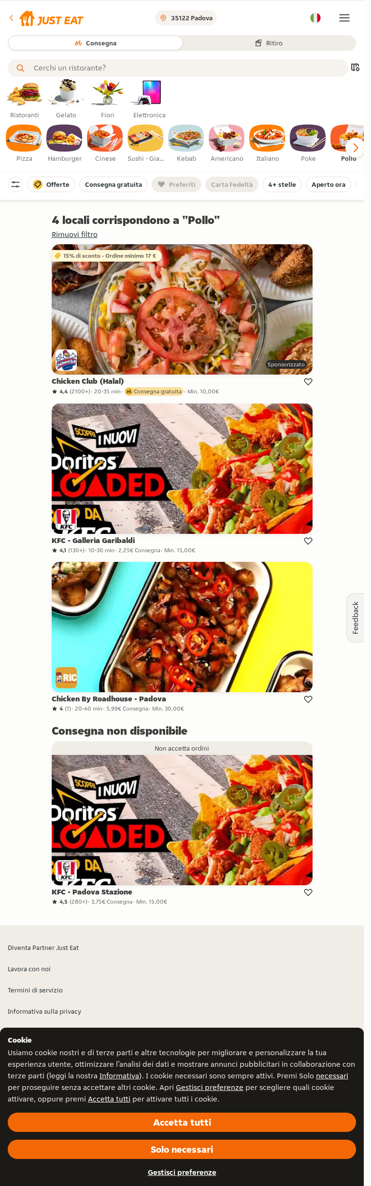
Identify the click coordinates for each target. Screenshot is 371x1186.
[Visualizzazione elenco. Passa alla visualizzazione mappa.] (355, 68)
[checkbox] (24, 144)
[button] (46, 18)
